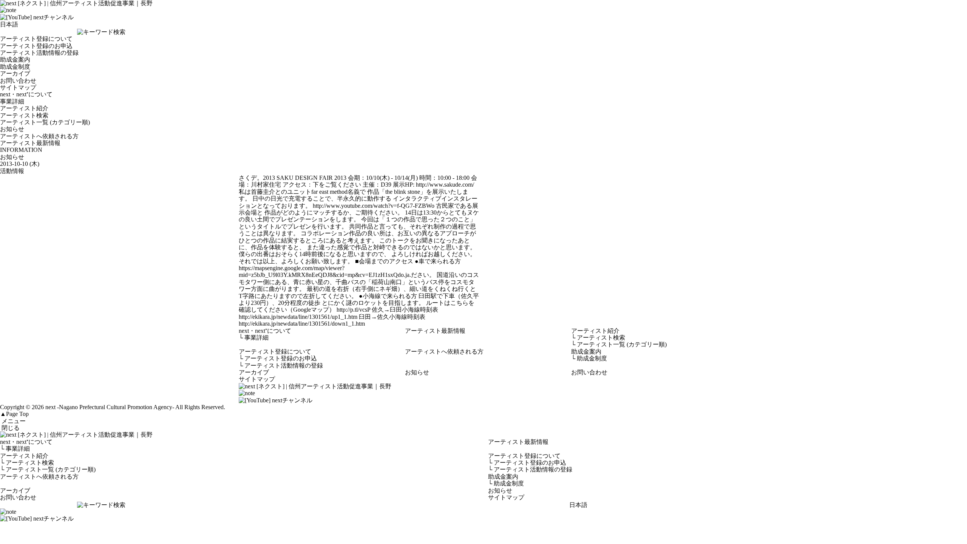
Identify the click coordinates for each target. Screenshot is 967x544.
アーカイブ (15, 73)
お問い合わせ (18, 80)
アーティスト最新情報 (30, 143)
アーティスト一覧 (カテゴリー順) (45, 122)
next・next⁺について (26, 94)
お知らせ (12, 129)
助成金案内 (15, 59)
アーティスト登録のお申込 (36, 46)
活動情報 (12, 171)
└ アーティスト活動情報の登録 (530, 469)
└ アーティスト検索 (27, 462)
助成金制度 (15, 66)
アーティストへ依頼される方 (39, 136)
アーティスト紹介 (24, 108)
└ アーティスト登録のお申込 (527, 462)
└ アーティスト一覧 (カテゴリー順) (48, 469)
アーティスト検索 (24, 115)
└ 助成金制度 (506, 483)
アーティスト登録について (36, 39)
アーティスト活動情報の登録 (39, 52)
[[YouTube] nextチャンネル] (37, 17)
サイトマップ (18, 87)
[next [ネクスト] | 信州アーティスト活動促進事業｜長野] (483, 434)
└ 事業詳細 (15, 448)
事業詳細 (12, 101)
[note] (8, 10)
